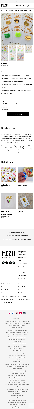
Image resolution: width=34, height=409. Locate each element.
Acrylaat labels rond (24, 364)
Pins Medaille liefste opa (17, 380)
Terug (3, 10)
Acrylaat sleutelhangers (17, 395)
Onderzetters (22, 278)
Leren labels (22, 254)
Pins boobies (12, 387)
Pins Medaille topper (11, 384)
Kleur (3, 101)
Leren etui (21, 270)
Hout (19, 261)
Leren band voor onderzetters (17, 344)
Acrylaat (17, 359)
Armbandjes (22, 267)
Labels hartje (16, 321)
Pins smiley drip (11, 389)
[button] (32, 5)
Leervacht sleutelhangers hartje (17, 330)
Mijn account (18, 5)
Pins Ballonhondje (12, 391)
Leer (17, 316)
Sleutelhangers (23, 264)
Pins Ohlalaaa (12, 371)
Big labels (8, 321)
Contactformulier (6, 287)
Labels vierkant (17, 323)
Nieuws (3, 293)
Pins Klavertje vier (22, 389)
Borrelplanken (12, 400)
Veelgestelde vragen (7, 299)
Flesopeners (22, 400)
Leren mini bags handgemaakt (17, 357)
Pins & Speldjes (15, 10)
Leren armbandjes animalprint (17, 353)
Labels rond (7, 323)
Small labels (21, 325)
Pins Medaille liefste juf (17, 373)
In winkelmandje (17, 114)
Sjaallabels (12, 325)
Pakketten (27, 323)
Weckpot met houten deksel (17, 402)
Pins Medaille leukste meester (17, 375)
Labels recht (25, 321)
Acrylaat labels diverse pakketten (17, 366)
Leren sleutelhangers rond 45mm (17, 335)
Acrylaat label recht (10, 364)
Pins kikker (24, 10)
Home (7, 10)
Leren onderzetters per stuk (17, 346)
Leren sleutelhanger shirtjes (17, 337)
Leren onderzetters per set (17, 348)
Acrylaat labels (22, 258)
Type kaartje (5, 107)
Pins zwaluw (17, 394)
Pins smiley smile (24, 384)
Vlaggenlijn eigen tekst (17, 407)
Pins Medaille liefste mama (17, 378)
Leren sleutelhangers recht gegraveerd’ (17, 332)
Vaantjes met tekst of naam (17, 405)
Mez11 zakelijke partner (8, 296)
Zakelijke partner (23, 293)
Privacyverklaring (6, 302)
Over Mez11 (5, 290)
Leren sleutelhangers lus (17, 339)
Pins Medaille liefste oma (17, 382)
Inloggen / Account (24, 299)
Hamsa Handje (22, 371)
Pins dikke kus (21, 387)
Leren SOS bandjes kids (17, 355)
